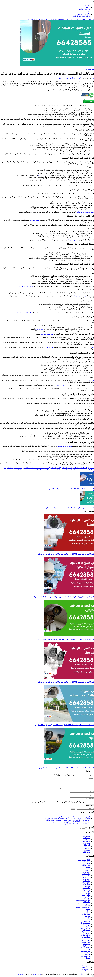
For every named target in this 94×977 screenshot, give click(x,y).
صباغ (88, 910)
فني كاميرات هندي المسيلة (22, 469)
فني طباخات (86, 924)
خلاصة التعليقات (85, 969)
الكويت (80, 974)
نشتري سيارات (85, 951)
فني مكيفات (86, 930)
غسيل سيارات (86, 914)
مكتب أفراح (86, 945)
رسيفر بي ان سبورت (84, 903)
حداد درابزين (86, 893)
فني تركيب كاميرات (65, 468)
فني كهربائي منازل (84, 928)
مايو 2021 (87, 848)
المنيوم (88, 867)
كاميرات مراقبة (43, 175)
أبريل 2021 (87, 850)
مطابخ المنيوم (86, 940)
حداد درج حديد (86, 895)
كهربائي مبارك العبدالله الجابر (81, 16)
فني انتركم (90, 347)
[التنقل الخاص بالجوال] (93, 1)
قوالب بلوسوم (36, 974)
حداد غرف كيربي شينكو (83, 900)
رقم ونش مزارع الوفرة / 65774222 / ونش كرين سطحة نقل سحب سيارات (68, 820)
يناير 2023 (87, 839)
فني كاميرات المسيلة (76, 469)
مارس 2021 (86, 852)
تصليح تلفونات (86, 882)
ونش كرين (87, 958)
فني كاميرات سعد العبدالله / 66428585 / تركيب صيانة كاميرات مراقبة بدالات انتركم (64, 725)
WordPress (19, 974)
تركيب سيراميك (85, 877)
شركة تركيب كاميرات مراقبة (85, 212)
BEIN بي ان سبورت (84, 860)
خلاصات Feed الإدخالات (83, 967)
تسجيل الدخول (86, 966)
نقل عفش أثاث (85, 956)
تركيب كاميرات (49, 347)
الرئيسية (87, 5)
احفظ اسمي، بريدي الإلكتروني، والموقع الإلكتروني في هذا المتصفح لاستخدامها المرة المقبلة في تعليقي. (61, 802)
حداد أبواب (87, 891)
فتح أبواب (87, 916)
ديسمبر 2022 (86, 841)
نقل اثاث (87, 952)
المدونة (88, 7)
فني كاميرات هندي (35, 469)
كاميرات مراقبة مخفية (65, 446)
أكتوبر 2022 (87, 845)
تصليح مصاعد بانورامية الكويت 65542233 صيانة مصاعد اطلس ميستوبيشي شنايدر (66, 818)
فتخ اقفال (87, 917)
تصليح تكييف (86, 881)
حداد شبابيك (86, 898)
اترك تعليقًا (62, 78)
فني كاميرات (90, 69)
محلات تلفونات (85, 938)
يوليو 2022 (87, 846)
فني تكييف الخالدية (84, 9)
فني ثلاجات (87, 921)
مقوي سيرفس (85, 942)
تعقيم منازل (86, 886)
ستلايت (88, 909)
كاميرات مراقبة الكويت (24, 312)
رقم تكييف (87, 905)
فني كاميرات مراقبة (47, 334)
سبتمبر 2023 (86, 838)
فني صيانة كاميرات (37, 468)
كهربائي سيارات (85, 935)
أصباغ (88, 863)
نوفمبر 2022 (86, 843)
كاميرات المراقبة (72, 240)
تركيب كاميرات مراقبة (26, 286)
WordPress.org (86, 971)
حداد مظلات (86, 902)
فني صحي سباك (85, 923)
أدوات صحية (86, 861)
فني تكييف (87, 919)
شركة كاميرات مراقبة (79, 296)
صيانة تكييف (86, 912)
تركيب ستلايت (86, 875)
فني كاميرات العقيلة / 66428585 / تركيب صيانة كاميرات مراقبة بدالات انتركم (66, 767)
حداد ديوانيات (86, 896)
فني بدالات (91, 380)
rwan (92, 78)
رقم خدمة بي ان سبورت (83, 907)
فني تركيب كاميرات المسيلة (51, 468)
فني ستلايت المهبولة (84, 14)
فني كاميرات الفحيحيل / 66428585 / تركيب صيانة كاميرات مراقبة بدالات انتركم (66, 639)
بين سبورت (87, 870)
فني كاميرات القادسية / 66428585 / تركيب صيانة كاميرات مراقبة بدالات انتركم (66, 682)
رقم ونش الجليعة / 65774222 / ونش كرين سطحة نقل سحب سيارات (70, 822)
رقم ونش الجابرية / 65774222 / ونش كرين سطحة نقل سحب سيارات (69, 823)
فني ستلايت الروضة (84, 11)
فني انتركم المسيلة (88, 468)
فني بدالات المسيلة (76, 468)
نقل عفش (87, 954)
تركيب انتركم (86, 872)
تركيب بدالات (86, 874)
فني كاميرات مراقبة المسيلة (49, 469)
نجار (89, 949)
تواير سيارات (86, 889)
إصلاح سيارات (86, 865)
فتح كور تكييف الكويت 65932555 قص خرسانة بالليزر (74, 816)
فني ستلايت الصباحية (84, 12)
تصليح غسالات (86, 884)
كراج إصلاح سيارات (84, 933)
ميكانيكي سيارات (85, 947)
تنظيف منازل (86, 888)
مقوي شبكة (86, 944)
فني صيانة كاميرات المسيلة (24, 468)
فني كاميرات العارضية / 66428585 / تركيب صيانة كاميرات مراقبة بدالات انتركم (66, 554)
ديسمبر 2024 (86, 836)
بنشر (88, 868)
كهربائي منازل (86, 937)
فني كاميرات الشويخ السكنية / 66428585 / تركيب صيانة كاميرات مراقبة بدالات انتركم (63, 597)
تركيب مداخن (86, 879)
